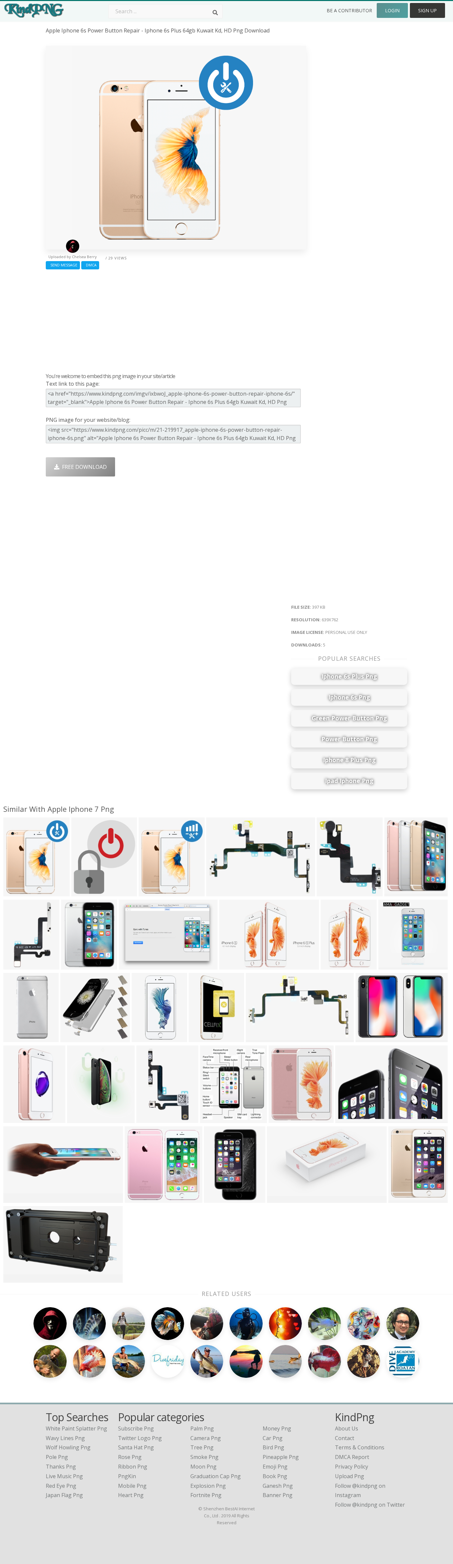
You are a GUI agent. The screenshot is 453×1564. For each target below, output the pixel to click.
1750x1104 (283, 1119)
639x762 (16, 892)
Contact (344, 1438)
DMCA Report (352, 1457)
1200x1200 (332, 892)
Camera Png (205, 1438)
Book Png (275, 1476)
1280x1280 (221, 892)
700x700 (201, 1038)
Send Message (62, 264)
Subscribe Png (136, 1428)
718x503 (232, 965)
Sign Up (427, 10)
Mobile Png (132, 1485)
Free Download (83, 467)
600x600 (137, 1199)
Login (392, 10)
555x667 (84, 892)
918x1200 (80, 1119)
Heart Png (131, 1495)
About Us (346, 1428)
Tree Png (202, 1447)
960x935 (391, 965)
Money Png (277, 1428)
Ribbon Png (132, 1466)
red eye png (61, 1485)
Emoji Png (275, 1466)
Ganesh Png (278, 1485)
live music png (64, 1476)
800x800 (144, 1038)
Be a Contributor (349, 10)
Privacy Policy (351, 1466)
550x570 (397, 892)
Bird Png (273, 1447)
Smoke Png (204, 1457)
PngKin (127, 1476)
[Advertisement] (176, 319)
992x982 (73, 1038)
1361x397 (17, 1199)
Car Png (273, 1438)
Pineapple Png (281, 1457)
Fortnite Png (206, 1495)
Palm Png (202, 1428)
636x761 (151, 892)
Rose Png (130, 1457)
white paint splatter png (76, 1428)
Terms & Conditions (359, 1447)
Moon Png (203, 1466)
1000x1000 (18, 1038)
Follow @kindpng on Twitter (370, 1504)
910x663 (368, 1038)
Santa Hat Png (136, 1447)
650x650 (258, 1038)
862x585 (348, 1119)
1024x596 (280, 1199)
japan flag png (64, 1495)
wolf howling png (68, 1447)
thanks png (61, 1466)
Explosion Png (208, 1485)
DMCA (90, 264)
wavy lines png (65, 1438)
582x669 (212, 1119)
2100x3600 (219, 1199)
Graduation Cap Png (215, 1476)
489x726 (333, 965)
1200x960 (17, 1278)
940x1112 (74, 965)
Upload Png (349, 1476)
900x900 (16, 1119)
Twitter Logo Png (140, 1438)
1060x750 (132, 965)
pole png (57, 1457)
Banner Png (277, 1495)
